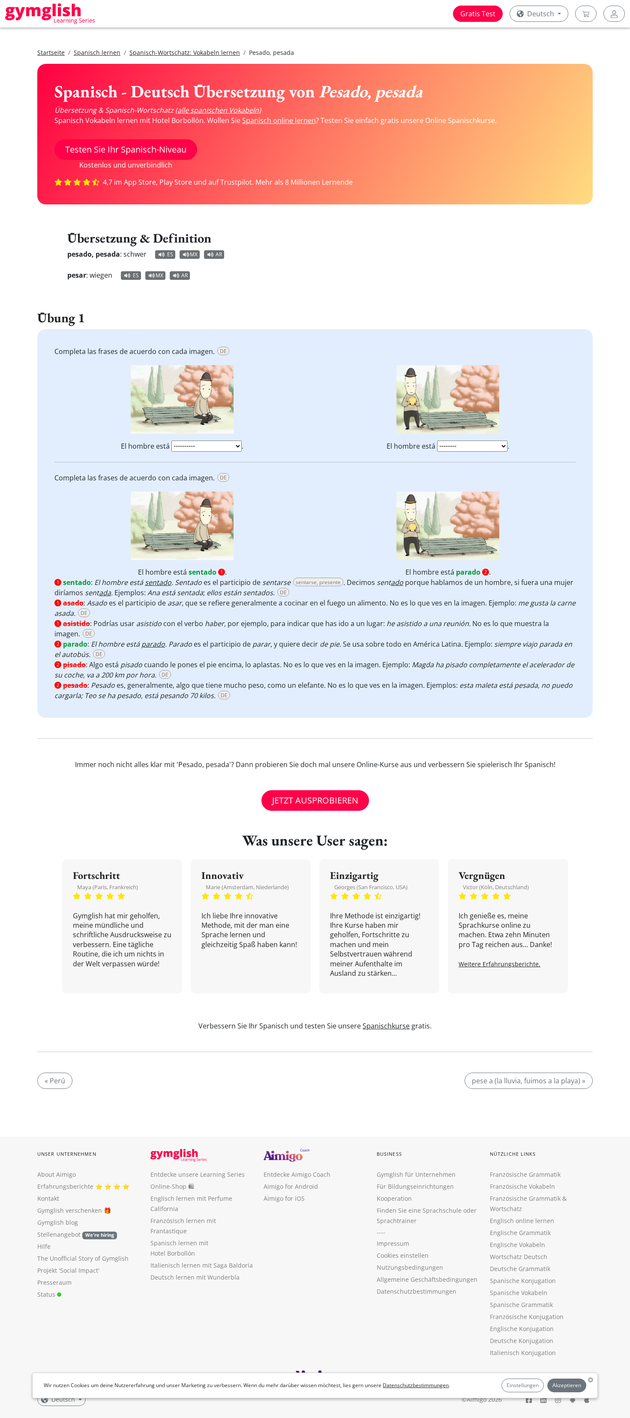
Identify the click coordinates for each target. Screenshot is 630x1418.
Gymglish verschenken (69, 1210)
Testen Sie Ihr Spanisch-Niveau (125, 149)
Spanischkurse (386, 1026)
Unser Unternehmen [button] (66, 1154)
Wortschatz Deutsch (518, 1257)
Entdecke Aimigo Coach (297, 1174)
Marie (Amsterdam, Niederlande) (247, 887)
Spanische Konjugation (523, 1281)
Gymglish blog (57, 1222)
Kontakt (48, 1198)
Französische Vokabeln (522, 1186)
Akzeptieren (566, 1385)
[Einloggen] (614, 14)
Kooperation (394, 1198)
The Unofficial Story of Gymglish (83, 1258)
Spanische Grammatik (521, 1305)
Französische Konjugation (527, 1317)
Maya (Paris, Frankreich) (107, 887)
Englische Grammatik (520, 1233)
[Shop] (586, 14)
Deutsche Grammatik (520, 1269)
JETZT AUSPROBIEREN (315, 800)
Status (47, 1294)
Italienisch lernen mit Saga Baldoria (201, 1265)
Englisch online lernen (522, 1221)
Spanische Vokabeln (518, 1293)
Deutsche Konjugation (521, 1341)
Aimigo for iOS (284, 1198)
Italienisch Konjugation (523, 1353)
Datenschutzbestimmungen (416, 1385)
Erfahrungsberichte (65, 1186)
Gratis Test (477, 13)
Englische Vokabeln (517, 1245)
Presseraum (54, 1282)
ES (170, 254)
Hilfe (44, 1246)
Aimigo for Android (291, 1186)
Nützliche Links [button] (513, 1154)
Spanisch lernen (97, 52)
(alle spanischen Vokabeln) (218, 110)
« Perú (55, 1080)
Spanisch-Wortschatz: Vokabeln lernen (184, 52)
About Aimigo (56, 1174)
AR (219, 254)
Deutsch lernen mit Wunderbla (195, 1277)
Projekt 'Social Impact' (68, 1270)
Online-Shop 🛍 (172, 1186)
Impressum (393, 1243)
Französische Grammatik (525, 1174)
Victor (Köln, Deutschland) (496, 887)
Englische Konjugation (522, 1329)
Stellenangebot (75, 1234)
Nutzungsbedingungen (410, 1267)
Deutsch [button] (540, 13)
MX (194, 254)
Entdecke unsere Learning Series (197, 1174)
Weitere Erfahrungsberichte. (499, 964)
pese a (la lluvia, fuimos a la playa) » (528, 1080)
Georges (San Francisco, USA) (371, 887)
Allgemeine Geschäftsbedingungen (427, 1279)
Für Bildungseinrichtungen (415, 1186)
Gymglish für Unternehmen (416, 1174)
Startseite (51, 52)
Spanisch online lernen (279, 120)
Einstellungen (523, 1385)
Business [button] (389, 1154)
